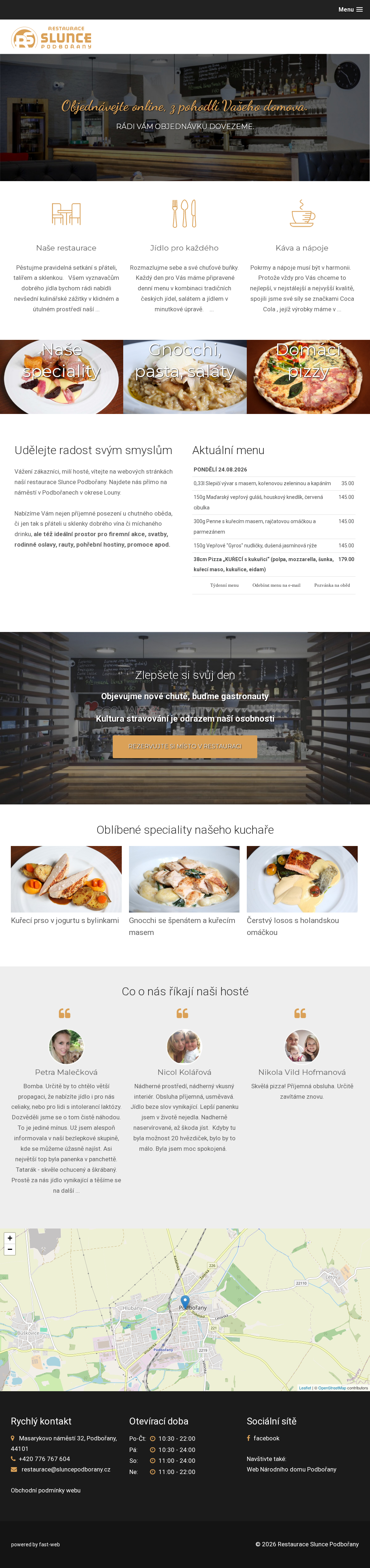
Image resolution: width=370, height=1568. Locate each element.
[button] (350, 10)
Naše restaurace (66, 247)
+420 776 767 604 (44, 1458)
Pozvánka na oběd (332, 585)
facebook (266, 1438)
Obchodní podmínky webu (46, 1490)
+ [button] (10, 1238)
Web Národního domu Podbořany (291, 1469)
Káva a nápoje (302, 247)
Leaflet (305, 1387)
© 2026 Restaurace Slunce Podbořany (307, 1544)
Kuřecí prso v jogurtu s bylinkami (65, 920)
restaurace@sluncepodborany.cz (66, 1469)
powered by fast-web (35, 1544)
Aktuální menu (228, 450)
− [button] (10, 1249)
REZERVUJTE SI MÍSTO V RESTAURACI (185, 746)
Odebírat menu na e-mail (277, 585)
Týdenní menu (224, 585)
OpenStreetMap (332, 1387)
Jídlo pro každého (184, 247)
